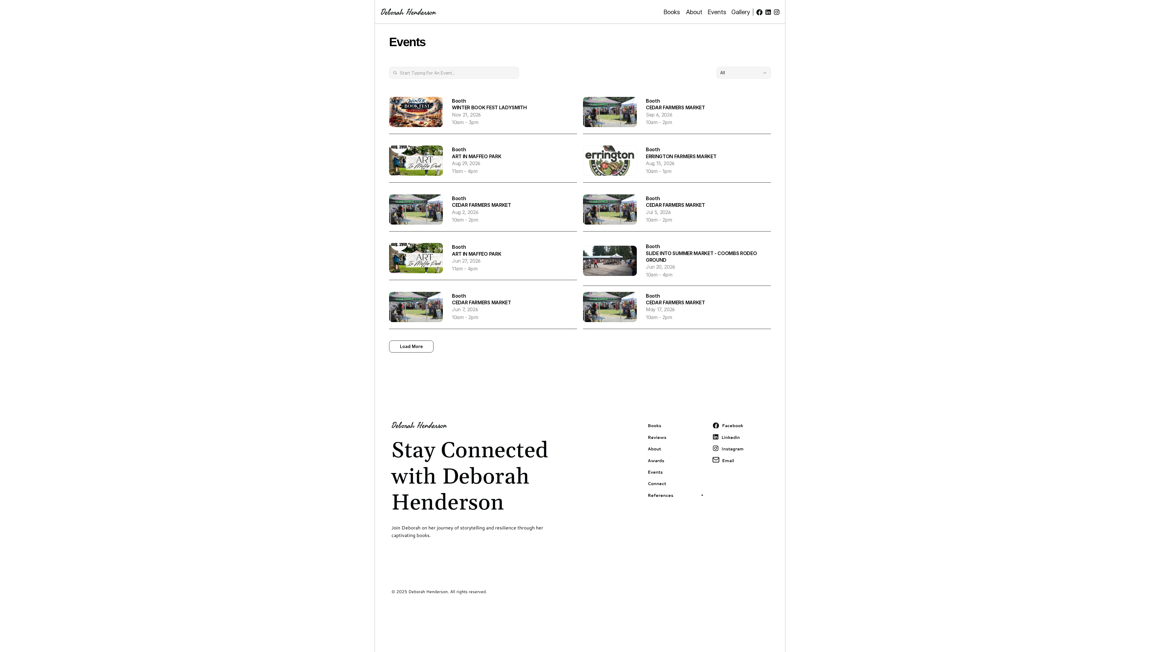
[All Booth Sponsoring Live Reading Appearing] (744, 73)
